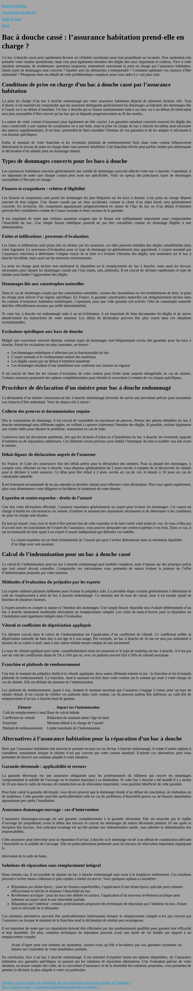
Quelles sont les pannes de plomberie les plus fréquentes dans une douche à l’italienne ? (67, 983)
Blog (5, 26)
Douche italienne (14, 6)
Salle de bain (11, 19)
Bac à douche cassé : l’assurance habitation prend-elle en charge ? (50, 987)
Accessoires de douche (19, 12)
